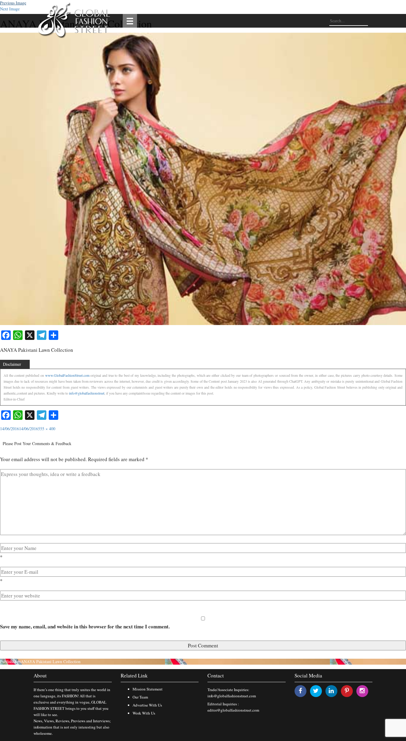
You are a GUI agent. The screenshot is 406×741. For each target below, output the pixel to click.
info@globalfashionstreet (86, 393)
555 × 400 (46, 428)
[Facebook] (300, 691)
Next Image (10, 9)
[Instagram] (362, 691)
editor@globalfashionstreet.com (233, 710)
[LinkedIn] (331, 691)
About (40, 675)
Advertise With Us (147, 705)
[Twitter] (316, 691)
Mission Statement (148, 689)
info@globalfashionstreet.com (231, 696)
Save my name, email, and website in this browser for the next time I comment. (85, 626)
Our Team (140, 697)
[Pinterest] (347, 691)
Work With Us (144, 713)
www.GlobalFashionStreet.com (67, 375)
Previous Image (13, 3)
